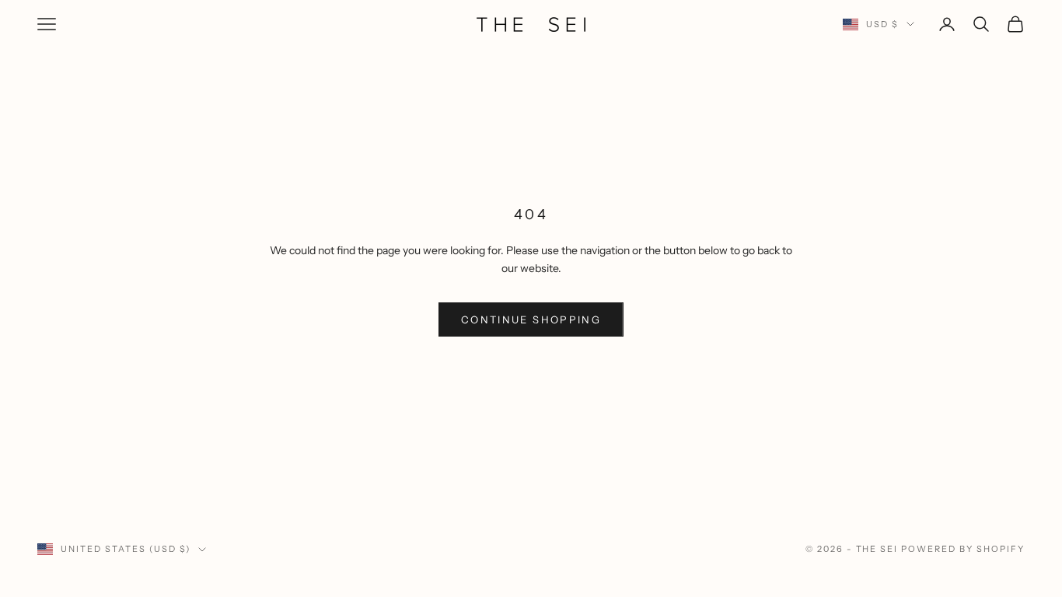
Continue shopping (531, 319)
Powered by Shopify (963, 548)
